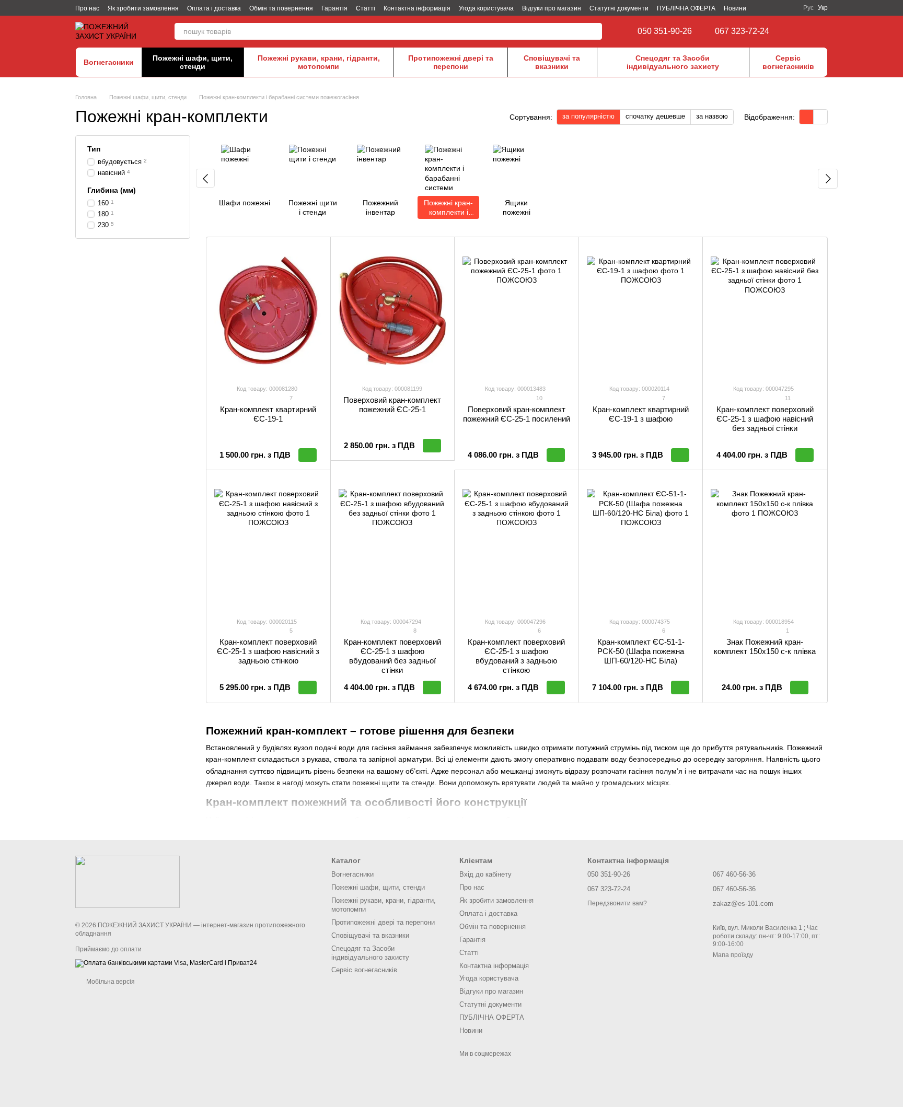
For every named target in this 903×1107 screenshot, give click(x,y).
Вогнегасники (109, 62)
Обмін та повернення (281, 8)
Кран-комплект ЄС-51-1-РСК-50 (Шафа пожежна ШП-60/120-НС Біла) (641, 651)
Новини (735, 8)
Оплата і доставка (214, 8)
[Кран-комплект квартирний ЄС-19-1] (268, 310)
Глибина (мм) (111, 190)
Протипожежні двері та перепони (450, 62)
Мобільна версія (110, 981)
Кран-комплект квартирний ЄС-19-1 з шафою (641, 414)
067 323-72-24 (742, 31)
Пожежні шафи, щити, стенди (193, 62)
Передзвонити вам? (617, 903)
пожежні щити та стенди (393, 782)
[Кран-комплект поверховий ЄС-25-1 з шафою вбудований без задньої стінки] (393, 543)
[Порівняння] (801, 31)
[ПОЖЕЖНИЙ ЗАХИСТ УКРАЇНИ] (127, 881)
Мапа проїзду (733, 955)
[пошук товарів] (593, 31)
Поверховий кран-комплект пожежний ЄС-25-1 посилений (516, 414)
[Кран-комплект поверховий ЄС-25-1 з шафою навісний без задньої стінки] (765, 310)
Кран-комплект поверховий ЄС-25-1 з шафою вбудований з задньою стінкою (516, 655)
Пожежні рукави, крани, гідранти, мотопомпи (319, 62)
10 (538, 398)
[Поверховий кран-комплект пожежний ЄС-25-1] (393, 310)
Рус (808, 8)
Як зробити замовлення (143, 8)
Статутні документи (619, 8)
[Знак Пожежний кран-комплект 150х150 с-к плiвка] (765, 543)
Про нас (87, 8)
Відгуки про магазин (551, 8)
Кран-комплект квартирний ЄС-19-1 (268, 414)
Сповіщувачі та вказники (552, 62)
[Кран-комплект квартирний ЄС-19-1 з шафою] (641, 310)
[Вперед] (828, 179)
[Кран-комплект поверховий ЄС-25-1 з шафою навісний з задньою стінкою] (268, 543)
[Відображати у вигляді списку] (820, 117)
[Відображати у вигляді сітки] (807, 117)
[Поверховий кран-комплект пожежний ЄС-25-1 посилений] (516, 310)
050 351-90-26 (665, 31)
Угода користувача (486, 8)
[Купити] (307, 455)
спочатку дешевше (655, 116)
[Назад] (205, 178)
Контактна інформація (417, 8)
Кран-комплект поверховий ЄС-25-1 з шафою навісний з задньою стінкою (268, 651)
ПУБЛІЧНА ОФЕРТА (686, 8)
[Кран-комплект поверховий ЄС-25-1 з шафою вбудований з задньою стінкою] (516, 543)
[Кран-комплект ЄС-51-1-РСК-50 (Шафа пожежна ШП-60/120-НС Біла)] (641, 543)
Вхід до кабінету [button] (485, 874)
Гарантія (334, 8)
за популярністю (588, 116)
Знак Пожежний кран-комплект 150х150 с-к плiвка (765, 646)
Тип (93, 149)
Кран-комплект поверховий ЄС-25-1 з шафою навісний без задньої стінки (765, 419)
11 (787, 398)
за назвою (712, 116)
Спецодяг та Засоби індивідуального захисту (673, 62)
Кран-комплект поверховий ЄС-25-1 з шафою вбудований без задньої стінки (392, 655)
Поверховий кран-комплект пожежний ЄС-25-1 (392, 404)
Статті (365, 8)
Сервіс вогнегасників (788, 62)
